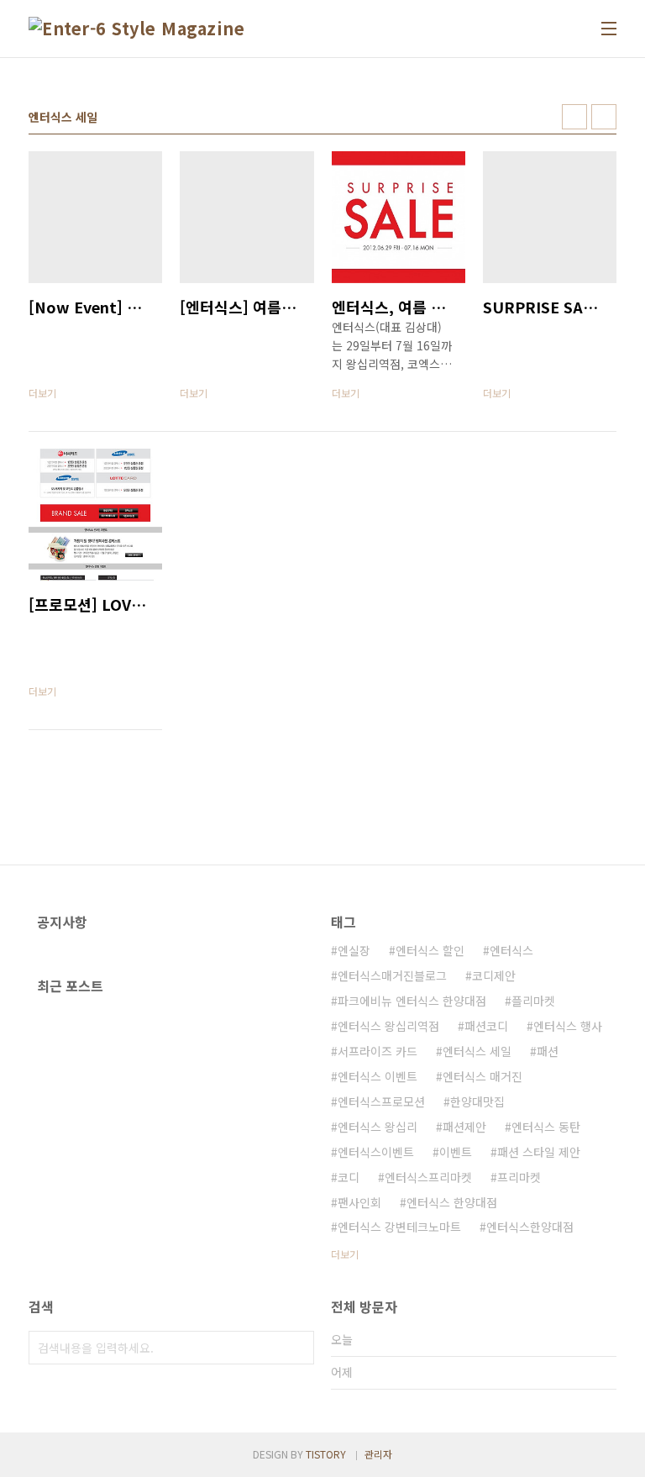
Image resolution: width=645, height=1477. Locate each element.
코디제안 (494, 975)
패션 (547, 1051)
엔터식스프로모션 (381, 1101)
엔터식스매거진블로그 (392, 975)
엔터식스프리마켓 (428, 1177)
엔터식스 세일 (477, 1051)
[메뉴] (609, 28)
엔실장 (354, 950)
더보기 (345, 1254)
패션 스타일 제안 (538, 1151)
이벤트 (455, 1151)
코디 (348, 1177)
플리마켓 (533, 1000)
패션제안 (464, 1126)
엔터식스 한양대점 (451, 1202)
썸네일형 (574, 116)
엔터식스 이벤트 (377, 1076)
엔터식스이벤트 (376, 1151)
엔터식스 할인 (430, 950)
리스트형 (603, 116)
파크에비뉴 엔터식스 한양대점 (412, 1000)
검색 (297, 1348)
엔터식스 (511, 950)
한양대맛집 (477, 1101)
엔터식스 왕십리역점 (388, 1025)
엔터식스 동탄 (545, 1126)
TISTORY (326, 1454)
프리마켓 (519, 1177)
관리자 (378, 1454)
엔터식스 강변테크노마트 (399, 1226)
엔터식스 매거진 (482, 1076)
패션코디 (486, 1025)
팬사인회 (359, 1202)
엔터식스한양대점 (530, 1226)
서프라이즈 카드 (377, 1051)
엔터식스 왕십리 (377, 1126)
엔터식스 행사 (567, 1025)
